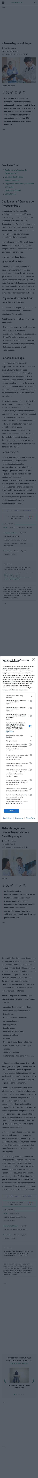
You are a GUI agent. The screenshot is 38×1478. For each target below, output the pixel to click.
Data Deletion (7, 818)
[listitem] (19, 696)
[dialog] (19, 739)
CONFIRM (11, 811)
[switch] (30, 701)
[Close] (34, 660)
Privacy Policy (30, 818)
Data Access (19, 818)
